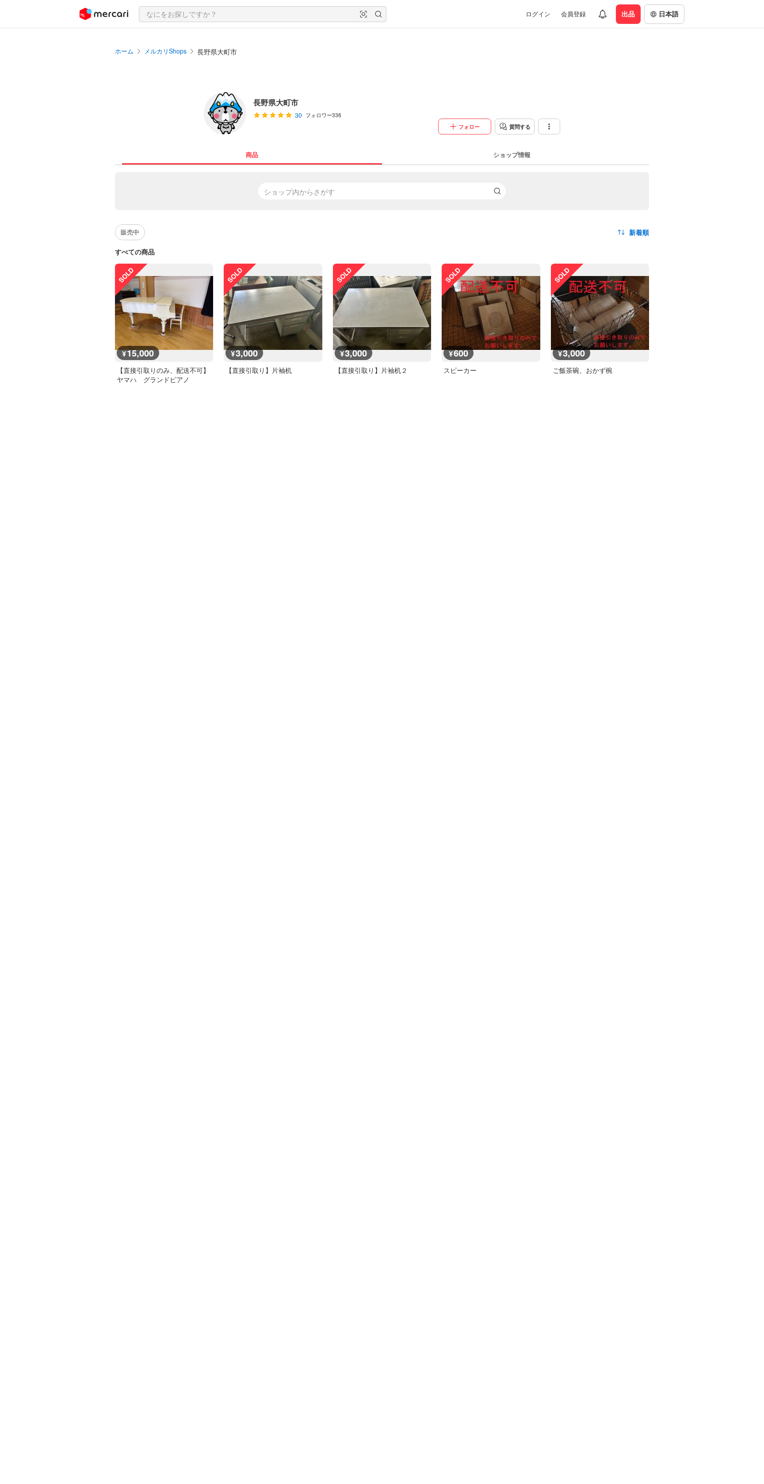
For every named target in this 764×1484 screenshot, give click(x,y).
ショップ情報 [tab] (512, 154)
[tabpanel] (382, 274)
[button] (363, 14)
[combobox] (262, 14)
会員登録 (573, 13)
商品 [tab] (252, 154)
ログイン (538, 13)
